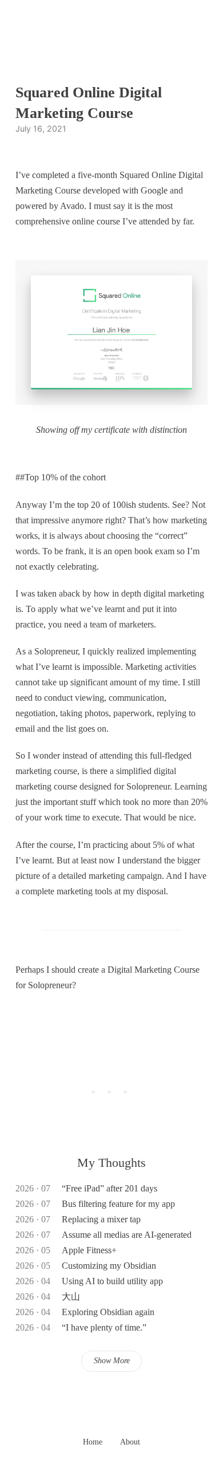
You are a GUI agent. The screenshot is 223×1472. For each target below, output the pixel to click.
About (130, 1441)
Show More (112, 1360)
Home (92, 1441)
